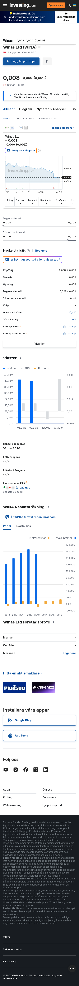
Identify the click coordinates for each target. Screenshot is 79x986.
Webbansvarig (12, 805)
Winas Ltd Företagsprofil (26, 622)
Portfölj (7, 797)
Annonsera (49, 797)
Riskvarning (9, 961)
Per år (7, 526)
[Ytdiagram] (12, 128)
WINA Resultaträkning (23, 507)
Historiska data (25, 118)
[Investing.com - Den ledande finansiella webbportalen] (22, 5)
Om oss (47, 789)
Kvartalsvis (23, 526)
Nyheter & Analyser (51, 109)
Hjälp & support (52, 805)
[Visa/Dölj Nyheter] (26, 128)
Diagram (25, 109)
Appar (7, 789)
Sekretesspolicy (12, 949)
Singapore (69, 653)
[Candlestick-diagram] (7, 128)
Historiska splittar (48, 118)
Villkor (6, 937)
